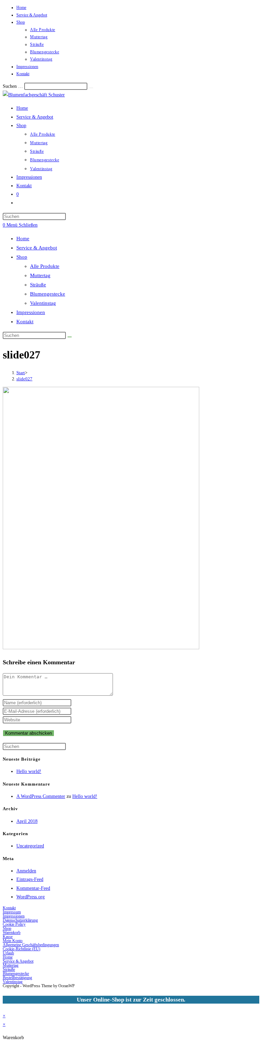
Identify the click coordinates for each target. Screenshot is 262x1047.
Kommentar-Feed (33, 888)
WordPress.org (30, 896)
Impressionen (27, 66)
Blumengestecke (44, 52)
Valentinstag (41, 59)
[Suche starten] (69, 337)
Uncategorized (30, 845)
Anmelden (26, 870)
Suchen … (13, 86)
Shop (20, 22)
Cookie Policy (14, 924)
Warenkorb (11, 932)
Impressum (12, 912)
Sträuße (37, 44)
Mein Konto (13, 940)
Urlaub (8, 953)
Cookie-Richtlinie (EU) (21, 949)
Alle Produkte (42, 29)
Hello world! (28, 771)
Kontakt (22, 73)
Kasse (8, 936)
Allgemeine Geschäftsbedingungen (31, 944)
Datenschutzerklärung (20, 920)
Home (21, 7)
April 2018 (27, 821)
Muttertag (38, 37)
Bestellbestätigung (17, 977)
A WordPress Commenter (40, 796)
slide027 (24, 378)
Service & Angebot (31, 15)
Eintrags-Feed (29, 879)
